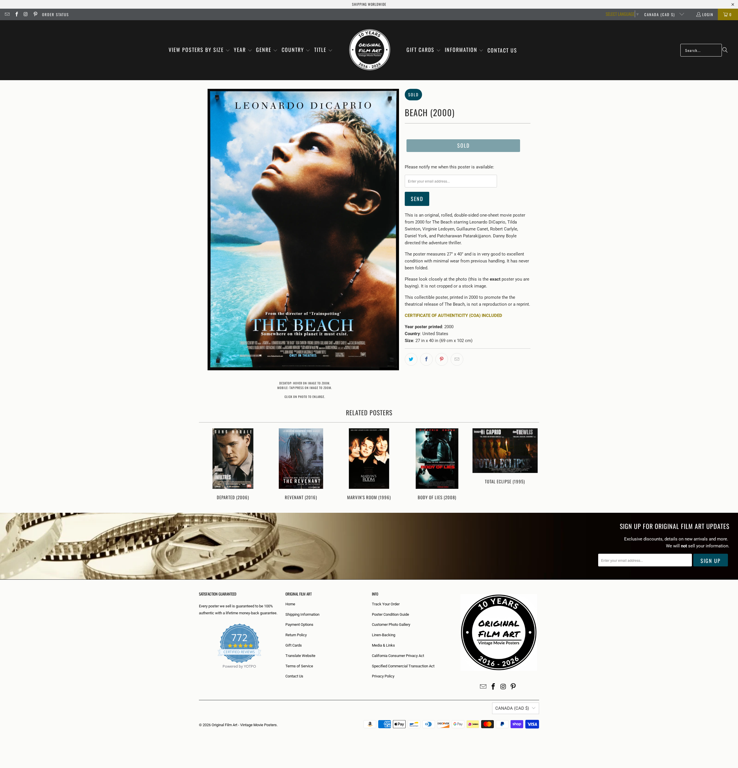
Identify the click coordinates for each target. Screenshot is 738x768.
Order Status (55, 14)
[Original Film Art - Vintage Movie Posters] (369, 50)
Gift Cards (293, 645)
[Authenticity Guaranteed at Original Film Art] (199, 673)
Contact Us (294, 676)
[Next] (530, 464)
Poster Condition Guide (390, 614)
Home (290, 604)
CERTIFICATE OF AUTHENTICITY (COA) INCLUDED (453, 315)
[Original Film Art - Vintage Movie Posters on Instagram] (25, 14)
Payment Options (299, 624)
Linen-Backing (383, 635)
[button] (199, 50)
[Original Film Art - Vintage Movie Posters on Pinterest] (34, 14)
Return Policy (296, 635)
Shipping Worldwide (369, 4)
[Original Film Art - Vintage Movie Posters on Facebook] (16, 14)
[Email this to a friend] (457, 359)
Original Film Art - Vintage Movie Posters (244, 725)
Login (707, 14)
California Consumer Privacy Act (398, 656)
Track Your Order (386, 604)
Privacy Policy (383, 676)
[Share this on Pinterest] (441, 359)
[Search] (725, 50)
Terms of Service (299, 666)
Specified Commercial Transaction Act (403, 666)
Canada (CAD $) (660, 14)
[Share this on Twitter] (411, 359)
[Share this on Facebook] (426, 359)
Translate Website (300, 656)
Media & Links (383, 645)
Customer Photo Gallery (391, 624)
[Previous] (207, 464)
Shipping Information (302, 614)
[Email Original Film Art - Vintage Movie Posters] (7, 14)
